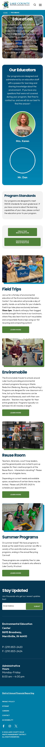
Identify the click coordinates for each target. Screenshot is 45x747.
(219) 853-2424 (13, 651)
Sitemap (5, 706)
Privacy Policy (8, 702)
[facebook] (3, 726)
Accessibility (7, 720)
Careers (5, 711)
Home (5, 13)
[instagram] (9, 726)
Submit (37, 606)
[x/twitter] (16, 726)
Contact (6, 715)
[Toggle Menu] (40, 4)
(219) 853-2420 (13, 647)
